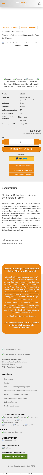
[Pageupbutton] (36, 471)
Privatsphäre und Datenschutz (15, 398)
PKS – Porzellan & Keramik (12, 367)
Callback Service (10, 402)
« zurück (14, 27)
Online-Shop (13, 466)
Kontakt (7, 383)
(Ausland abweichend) (27, 100)
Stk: (3, 137)
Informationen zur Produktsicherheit (12, 241)
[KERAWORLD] (21, 3)
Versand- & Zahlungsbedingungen (17, 387)
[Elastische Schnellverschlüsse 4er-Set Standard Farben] (21, 61)
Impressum (8, 379)
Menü (3, 3)
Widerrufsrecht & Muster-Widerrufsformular (20, 390)
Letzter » (32, 27)
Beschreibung (10, 188)
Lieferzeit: (6, 97)
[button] (5, 142)
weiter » (24, 27)
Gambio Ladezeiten (10, 474)
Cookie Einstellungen (12, 406)
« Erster (6, 27)
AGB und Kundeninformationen (16, 394)
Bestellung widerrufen (15, 456)
